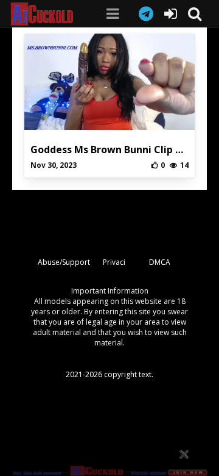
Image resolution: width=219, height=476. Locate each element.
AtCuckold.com (45, 14)
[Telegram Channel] (146, 13)
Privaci (114, 262)
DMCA (159, 262)
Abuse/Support (64, 262)
